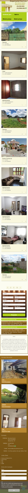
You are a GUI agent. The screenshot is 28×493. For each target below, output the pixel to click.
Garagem (16, 299)
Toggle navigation (13, 9)
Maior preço (18, 19)
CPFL (2, 462)
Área (10, 329)
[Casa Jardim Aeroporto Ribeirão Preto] (14, 60)
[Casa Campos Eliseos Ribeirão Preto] (14, 418)
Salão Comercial (14, 332)
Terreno (4, 42)
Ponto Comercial (7, 158)
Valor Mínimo (5, 306)
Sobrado (20, 324)
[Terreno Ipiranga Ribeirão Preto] (14, 31)
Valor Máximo (17, 306)
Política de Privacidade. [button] (7, 486)
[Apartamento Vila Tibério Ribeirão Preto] (14, 205)
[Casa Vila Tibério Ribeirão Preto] (14, 368)
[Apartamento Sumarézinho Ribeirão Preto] (14, 234)
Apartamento (6, 100)
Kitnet (21, 329)
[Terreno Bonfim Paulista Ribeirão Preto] (14, 118)
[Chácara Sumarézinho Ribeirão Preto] (14, 393)
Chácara (24, 321)
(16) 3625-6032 (20, 6)
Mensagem (3, 475)
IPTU (2, 460)
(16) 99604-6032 (21, 8)
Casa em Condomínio (16, 321)
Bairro (17, 14)
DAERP (2, 463)
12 (17, 287)
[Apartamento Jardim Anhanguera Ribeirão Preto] (14, 89)
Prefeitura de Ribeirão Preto (6, 458)
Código (4, 310)
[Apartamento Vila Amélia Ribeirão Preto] (14, 176)
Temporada (5, 333)
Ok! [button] (14, 490)
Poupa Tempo (4, 459)
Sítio (17, 324)
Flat (12, 323)
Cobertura (4, 323)
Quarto (15, 295)
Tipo (3, 295)
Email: (2, 472)
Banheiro (4, 299)
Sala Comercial (6, 332)
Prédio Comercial (11, 324)
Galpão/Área (16, 323)
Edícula (9, 323)
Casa (3, 71)
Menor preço (7, 19)
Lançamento (5, 330)
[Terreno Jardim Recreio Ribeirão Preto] (14, 264)
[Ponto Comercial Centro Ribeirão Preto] (14, 147)
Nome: (2, 469)
